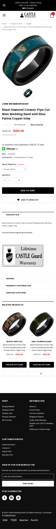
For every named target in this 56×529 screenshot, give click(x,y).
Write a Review (37, 125)
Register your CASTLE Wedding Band (41, 424)
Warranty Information (18, 286)
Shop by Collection (9, 417)
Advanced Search (8, 445)
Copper (28, 24)
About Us (32, 407)
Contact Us (6, 448)
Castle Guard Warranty (37, 420)
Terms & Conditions (36, 413)
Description (12, 215)
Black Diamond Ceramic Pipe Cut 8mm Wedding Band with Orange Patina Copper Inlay (14, 347)
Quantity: (6, 175)
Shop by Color (7, 413)
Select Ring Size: (13, 164)
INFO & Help (6, 420)
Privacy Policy (34, 410)
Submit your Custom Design (39, 429)
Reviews (10, 278)
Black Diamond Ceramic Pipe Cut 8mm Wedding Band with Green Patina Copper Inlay (41, 347)
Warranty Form (7, 455)
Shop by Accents (16, 24)
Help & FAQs (7, 451)
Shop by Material (8, 407)
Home (4, 24)
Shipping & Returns (16, 293)
